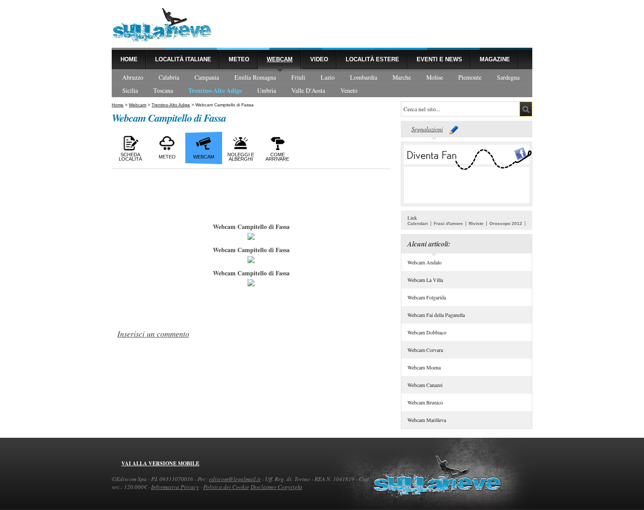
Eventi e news (439, 59)
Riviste (476, 223)
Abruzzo (132, 77)
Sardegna (508, 77)
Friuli (298, 77)
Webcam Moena (424, 367)
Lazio (328, 77)
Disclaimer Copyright (276, 487)
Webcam (280, 59)
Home (129, 59)
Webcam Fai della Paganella (436, 314)
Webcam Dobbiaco (426, 332)
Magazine (495, 59)
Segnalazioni (427, 129)
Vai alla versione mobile (160, 463)
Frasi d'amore (448, 223)
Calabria (169, 77)
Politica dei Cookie (226, 487)
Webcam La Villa (425, 279)
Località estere (372, 59)
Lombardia (363, 77)
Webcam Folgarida (426, 297)
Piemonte (469, 77)
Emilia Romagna (255, 77)
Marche (402, 77)
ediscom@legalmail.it (235, 479)
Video (319, 59)
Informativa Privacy (175, 487)
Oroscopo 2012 (505, 223)
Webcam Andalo (424, 262)
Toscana (163, 90)
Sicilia (130, 90)
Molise (434, 77)
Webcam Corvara (425, 349)
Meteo (239, 59)
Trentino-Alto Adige (215, 90)
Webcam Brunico (425, 402)
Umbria (266, 90)
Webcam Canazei (424, 384)
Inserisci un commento (153, 333)
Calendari (417, 223)
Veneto (348, 90)
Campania (207, 77)
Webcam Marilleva (426, 419)
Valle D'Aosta (308, 90)
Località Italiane (183, 59)
